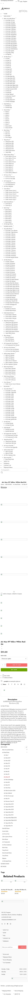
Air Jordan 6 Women (10, 241)
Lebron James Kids (8, 450)
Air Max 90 (8, 62)
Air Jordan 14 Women (10, 255)
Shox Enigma (8, 137)
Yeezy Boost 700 (9, 148)
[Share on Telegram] (21, 684)
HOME (5, 14)
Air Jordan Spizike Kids (10, 419)
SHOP (4, 932)
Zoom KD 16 (8, 205)
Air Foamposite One (10, 182)
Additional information (12, 701)
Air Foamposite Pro (10, 184)
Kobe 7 (7, 117)
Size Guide (7, 675)
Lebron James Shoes (9, 154)
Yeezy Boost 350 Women (11, 322)
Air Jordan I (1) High (10, 22)
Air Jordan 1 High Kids (10, 392)
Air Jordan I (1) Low (10, 20)
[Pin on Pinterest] (14, 684)
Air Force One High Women (12, 351)
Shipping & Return (8, 467)
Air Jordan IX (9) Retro (10, 36)
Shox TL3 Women (9, 339)
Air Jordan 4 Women (10, 237)
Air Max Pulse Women (10, 295)
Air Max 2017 (8, 69)
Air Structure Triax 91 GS (11, 301)
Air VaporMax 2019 (10, 80)
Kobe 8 (7, 119)
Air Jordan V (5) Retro (10, 29)
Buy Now (14, 669)
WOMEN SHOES (8, 226)
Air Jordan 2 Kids (9, 394)
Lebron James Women (9, 353)
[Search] (26, 11)
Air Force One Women (9, 347)
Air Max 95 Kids (9, 423)
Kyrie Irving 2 (8, 209)
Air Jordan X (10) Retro (10, 38)
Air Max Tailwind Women (11, 299)
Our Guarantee (6, 962)
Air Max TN (8, 60)
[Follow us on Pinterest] (7, 923)
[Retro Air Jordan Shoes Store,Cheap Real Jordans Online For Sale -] (5, 8)
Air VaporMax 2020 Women (12, 286)
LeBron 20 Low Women (11, 360)
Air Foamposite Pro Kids (11, 437)
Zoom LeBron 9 (9, 167)
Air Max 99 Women (10, 272)
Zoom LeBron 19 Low (10, 158)
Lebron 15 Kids (9, 451)
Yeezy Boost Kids (8, 439)
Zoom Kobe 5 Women (10, 314)
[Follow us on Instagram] (10, 924)
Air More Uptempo (8, 186)
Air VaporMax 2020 (10, 82)
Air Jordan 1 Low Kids (10, 390)
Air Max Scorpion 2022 (11, 89)
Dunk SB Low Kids (9, 429)
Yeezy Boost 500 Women (11, 328)
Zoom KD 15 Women (10, 378)
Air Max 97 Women (10, 270)
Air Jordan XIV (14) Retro (11, 45)
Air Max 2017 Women (10, 274)
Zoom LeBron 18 (9, 163)
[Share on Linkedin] (18, 684)
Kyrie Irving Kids (7, 457)
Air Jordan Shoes (8, 228)
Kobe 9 (7, 120)
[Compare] (24, 11)
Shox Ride (7, 135)
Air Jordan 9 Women (10, 246)
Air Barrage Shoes (8, 224)
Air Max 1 (7, 58)
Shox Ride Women (9, 341)
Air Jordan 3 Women (10, 236)
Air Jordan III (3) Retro (10, 25)
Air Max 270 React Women (12, 279)
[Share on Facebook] (11, 684)
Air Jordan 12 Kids (9, 412)
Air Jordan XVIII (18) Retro (11, 49)
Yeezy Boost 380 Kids (10, 443)
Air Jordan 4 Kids (9, 398)
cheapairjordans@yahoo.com (9, 919)
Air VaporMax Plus (9, 76)
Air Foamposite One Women (11, 343)
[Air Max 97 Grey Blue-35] (7, 884)
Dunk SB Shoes (7, 104)
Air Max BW (8, 92)
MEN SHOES (7, 16)
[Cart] (20, 11)
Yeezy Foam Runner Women (12, 331)
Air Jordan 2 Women (10, 234)
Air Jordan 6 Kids (9, 401)
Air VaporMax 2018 (10, 78)
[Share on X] (8, 684)
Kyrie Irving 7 (8, 218)
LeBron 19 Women (9, 359)
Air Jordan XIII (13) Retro (11, 43)
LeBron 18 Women (9, 357)
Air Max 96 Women (10, 269)
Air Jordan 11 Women (10, 250)
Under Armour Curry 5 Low (11, 192)
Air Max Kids (7, 421)
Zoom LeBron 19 (9, 160)
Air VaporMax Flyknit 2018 (11, 85)
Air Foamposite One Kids (10, 433)
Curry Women (7, 382)
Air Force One (7, 175)
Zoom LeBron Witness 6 (11, 172)
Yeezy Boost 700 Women (11, 329)
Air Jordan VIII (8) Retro (11, 34)
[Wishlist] (22, 11)
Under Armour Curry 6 (10, 197)
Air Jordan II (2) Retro (10, 24)
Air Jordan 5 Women (10, 239)
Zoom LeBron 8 (9, 169)
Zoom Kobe (7, 110)
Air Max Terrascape (9, 796)
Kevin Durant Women (9, 376)
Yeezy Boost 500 (9, 147)
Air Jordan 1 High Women (11, 232)
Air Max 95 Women (10, 267)
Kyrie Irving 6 (8, 216)
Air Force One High (10, 178)
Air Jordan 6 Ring (9, 52)
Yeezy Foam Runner (10, 150)
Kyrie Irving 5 (8, 215)
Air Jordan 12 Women (10, 252)
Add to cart (17, 665)
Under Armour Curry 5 (10, 194)
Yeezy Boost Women (9, 320)
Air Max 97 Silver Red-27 (21, 890)
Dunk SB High (8, 107)
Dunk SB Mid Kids (9, 431)
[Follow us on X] (2, 923)
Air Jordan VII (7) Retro (10, 33)
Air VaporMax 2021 (10, 83)
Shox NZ (7, 132)
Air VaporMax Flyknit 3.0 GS (12, 292)
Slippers (4, 858)
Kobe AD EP (8, 126)
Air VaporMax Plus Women (12, 283)
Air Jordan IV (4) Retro (10, 27)
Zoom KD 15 (8, 203)
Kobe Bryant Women (9, 313)
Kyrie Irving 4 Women (10, 370)
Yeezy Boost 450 (9, 145)
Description (12, 699)
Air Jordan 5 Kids (9, 399)
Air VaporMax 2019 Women (12, 285)
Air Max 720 (8, 74)
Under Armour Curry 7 (10, 199)
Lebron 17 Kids (9, 453)
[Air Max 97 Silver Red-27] (21, 884)
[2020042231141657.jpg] (14, 565)
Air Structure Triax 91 (10, 96)
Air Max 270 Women (10, 277)
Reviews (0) (14, 703)
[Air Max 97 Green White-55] (2, 649)
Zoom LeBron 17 (9, 165)
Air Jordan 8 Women (10, 245)
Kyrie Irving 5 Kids (9, 459)
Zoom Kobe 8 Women (10, 318)
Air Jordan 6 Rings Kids (10, 417)
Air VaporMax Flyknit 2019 (11, 87)
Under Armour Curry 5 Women (12, 384)
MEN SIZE (4, 655)
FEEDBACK (6, 463)
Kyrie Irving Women (8, 366)
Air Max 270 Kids (9, 425)
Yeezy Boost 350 (9, 141)
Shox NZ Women (9, 337)
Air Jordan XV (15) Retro (11, 47)
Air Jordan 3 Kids (9, 396)
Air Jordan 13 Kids (9, 414)
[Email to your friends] (24, 684)
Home (2, 484)
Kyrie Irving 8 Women (10, 372)
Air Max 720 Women (10, 281)
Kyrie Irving (6, 208)
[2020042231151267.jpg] (14, 495)
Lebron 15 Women (9, 355)
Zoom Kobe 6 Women (10, 316)
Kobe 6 (7, 115)
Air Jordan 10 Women (10, 248)
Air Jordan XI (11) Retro (10, 40)
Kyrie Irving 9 (8, 222)
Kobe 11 (7, 124)
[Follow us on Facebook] (4, 923)
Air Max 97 (8, 67)
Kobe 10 (7, 122)
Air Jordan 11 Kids (9, 410)
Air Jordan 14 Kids (9, 415)
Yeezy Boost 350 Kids (10, 441)
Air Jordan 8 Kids (9, 405)
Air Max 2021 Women (10, 276)
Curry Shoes (7, 188)
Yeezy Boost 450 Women (11, 326)
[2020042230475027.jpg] (14, 582)
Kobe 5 (7, 113)
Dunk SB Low (8, 105)
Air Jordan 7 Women (10, 243)
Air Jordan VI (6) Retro (10, 31)
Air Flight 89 (8, 54)
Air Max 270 (8, 73)
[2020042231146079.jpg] (14, 547)
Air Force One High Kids (11, 447)
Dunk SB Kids (7, 427)
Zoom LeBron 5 (9, 171)
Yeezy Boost (7, 139)
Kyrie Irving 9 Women (10, 374)
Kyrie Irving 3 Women (10, 368)
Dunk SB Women (8, 307)
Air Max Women (8, 260)
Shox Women (7, 335)
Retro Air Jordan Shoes (9, 18)
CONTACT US (7, 465)
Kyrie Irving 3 (8, 211)
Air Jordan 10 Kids (9, 408)
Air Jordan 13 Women (10, 254)
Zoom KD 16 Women (10, 380)
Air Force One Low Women (12, 349)
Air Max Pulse (8, 98)
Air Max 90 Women (10, 265)
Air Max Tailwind (9, 94)
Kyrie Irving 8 (8, 220)
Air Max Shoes (7, 56)
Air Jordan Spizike (9, 51)
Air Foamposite (7, 181)
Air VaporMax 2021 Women (12, 288)
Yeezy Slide (8, 152)
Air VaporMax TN (8, 825)
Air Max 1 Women (9, 261)
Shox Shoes (6, 130)
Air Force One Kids (8, 445)
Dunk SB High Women (10, 310)
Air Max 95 (8, 64)
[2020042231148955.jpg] (14, 530)
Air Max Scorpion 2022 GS (12, 294)
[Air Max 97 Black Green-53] (2, 647)
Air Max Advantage (10, 101)
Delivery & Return (8, 677)
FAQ (4, 935)
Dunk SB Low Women (10, 308)
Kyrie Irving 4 (8, 213)
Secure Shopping (7, 960)
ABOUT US (6, 461)
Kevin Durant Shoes (8, 202)
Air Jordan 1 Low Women (11, 230)
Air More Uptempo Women (10, 364)
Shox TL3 (7, 133)
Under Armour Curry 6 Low (12, 196)
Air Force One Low (10, 176)
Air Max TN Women (10, 263)
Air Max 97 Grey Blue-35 (7, 890)
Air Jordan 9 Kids (9, 406)
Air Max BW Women (10, 297)
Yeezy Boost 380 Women (11, 324)
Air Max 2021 (8, 71)
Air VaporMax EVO (10, 99)
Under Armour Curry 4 (10, 190)
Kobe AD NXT (8, 127)
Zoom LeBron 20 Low (10, 156)
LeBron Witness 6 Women (11, 362)
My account (6, 954)
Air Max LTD (8, 91)
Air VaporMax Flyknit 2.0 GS (12, 290)
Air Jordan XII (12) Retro (11, 42)
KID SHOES (6, 386)
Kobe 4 (7, 111)
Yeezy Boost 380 (9, 143)
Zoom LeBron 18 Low (10, 162)
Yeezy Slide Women (10, 333)
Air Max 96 (8, 65)
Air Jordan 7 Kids (9, 403)
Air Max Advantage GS (11, 304)
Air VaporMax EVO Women (12, 302)
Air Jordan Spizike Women (11, 257)
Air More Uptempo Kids (9, 455)
